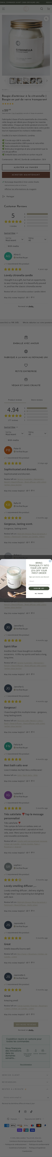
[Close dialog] (50, 561)
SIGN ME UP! (39, 588)
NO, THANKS (39, 593)
